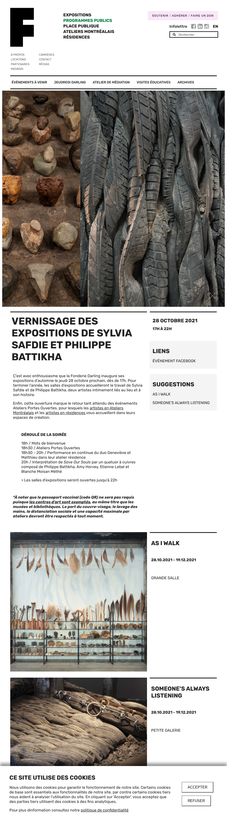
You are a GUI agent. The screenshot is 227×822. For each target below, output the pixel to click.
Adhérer (179, 15)
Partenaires (20, 64)
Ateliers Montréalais (88, 31)
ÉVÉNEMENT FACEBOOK (174, 361)
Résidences (76, 37)
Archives (185, 82)
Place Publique (81, 26)
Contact (45, 59)
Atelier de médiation (111, 82)
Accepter (197, 787)
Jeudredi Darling (70, 82)
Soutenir (160, 15)
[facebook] (194, 27)
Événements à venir (29, 82)
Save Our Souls (77, 462)
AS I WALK (162, 394)
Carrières (46, 55)
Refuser (196, 801)
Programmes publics (87, 20)
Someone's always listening (180, 692)
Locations (18, 59)
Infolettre (178, 26)
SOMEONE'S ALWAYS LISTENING (181, 402)
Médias (44, 64)
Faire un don (202, 15)
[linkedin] (201, 27)
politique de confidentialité (105, 810)
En (215, 26)
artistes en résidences (65, 412)
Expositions (77, 14)
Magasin (17, 69)
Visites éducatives (154, 82)
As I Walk (165, 543)
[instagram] (206, 27)
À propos (17, 55)
